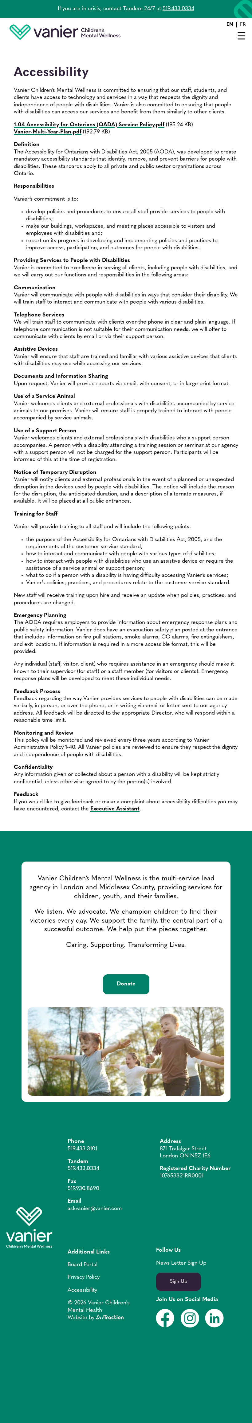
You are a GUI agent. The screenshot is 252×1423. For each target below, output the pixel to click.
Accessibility (82, 1290)
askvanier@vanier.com (95, 1209)
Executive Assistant (115, 809)
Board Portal (82, 1265)
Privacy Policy (84, 1277)
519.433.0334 (178, 9)
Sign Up (178, 1281)
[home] (64, 39)
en (229, 24)
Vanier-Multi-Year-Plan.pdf (47, 132)
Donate (126, 984)
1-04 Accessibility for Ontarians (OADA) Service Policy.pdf (89, 125)
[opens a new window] (110, 1318)
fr (243, 24)
